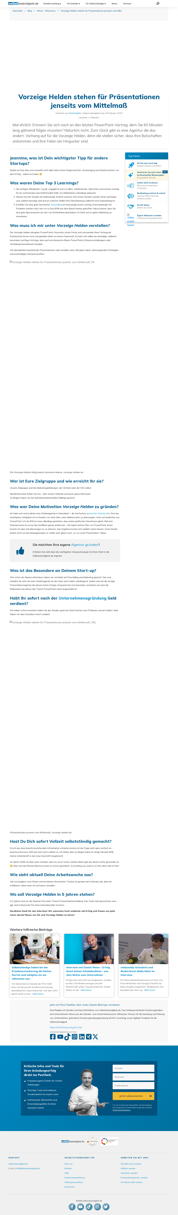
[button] (150, 1068)
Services (127, 3)
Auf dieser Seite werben (132, 1182)
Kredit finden (143, 205)
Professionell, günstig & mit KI (149, 218)
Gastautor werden (129, 1173)
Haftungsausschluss (74, 1182)
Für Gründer (72, 3)
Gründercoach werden (131, 1164)
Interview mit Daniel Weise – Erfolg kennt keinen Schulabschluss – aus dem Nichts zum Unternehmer (89, 965)
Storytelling (56, 204)
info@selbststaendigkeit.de (27, 1168)
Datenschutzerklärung (122, 1110)
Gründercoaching (51, 3)
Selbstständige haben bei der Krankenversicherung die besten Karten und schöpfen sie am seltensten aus (34, 965)
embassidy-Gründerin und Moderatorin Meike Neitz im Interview (143, 965)
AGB (67, 1173)
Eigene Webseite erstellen (149, 215)
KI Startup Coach (145, 163)
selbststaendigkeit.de (18, 1164)
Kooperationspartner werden (134, 1177)
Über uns (69, 1164)
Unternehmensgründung (83, 598)
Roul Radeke (75, 113)
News (114, 3)
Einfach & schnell (144, 208)
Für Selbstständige (95, 3)
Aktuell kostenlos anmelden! (149, 166)
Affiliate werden (128, 1168)
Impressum (70, 1187)
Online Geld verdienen (147, 183)
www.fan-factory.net (98, 513)
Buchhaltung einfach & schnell (151, 193)
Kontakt (68, 1168)
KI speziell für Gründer (146, 178)
